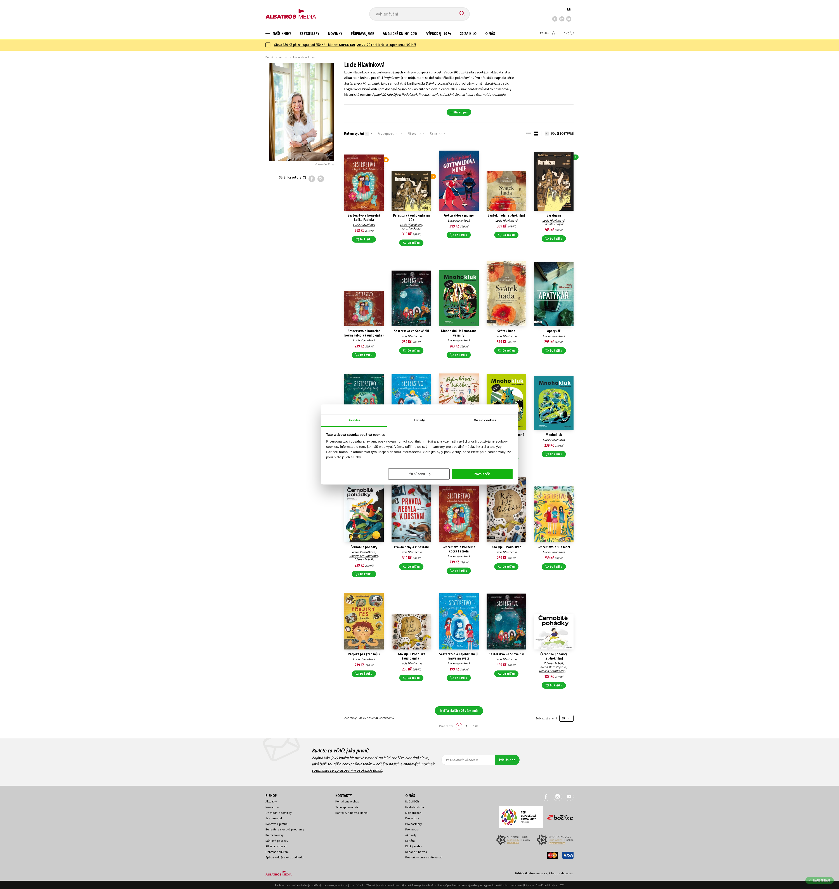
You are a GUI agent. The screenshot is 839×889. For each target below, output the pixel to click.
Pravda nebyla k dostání (411, 547)
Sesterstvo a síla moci (553, 547)
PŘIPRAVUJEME (362, 33)
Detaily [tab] (419, 420)
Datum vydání (354, 133)
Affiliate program (276, 846)
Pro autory (412, 818)
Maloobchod (413, 813)
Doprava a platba (276, 824)
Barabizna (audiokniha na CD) (411, 217)
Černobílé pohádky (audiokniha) (553, 656)
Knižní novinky (274, 835)
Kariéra (410, 841)
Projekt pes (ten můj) (364, 654)
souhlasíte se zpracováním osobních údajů (347, 770)
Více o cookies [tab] (485, 420)
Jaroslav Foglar (411, 228)
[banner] (290, 10)
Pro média (412, 829)
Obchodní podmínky (278, 813)
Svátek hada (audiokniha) (506, 215)
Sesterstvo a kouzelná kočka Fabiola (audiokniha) (364, 333)
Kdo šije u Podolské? (506, 547)
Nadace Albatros (416, 852)
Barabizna (554, 215)
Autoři (283, 57)
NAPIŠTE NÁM (821, 880)
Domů (269, 57)
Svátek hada (506, 331)
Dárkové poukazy (276, 841)
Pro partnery (413, 824)
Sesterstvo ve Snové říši (411, 331)
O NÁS (490, 33)
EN (569, 9)
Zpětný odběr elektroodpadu (284, 857)
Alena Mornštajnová (553, 667)
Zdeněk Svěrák (363, 559)
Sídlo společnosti (346, 807)
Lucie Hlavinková (364, 225)
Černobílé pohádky (364, 547)
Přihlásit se (507, 759)
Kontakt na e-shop (347, 801)
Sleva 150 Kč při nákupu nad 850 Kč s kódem (314, 44)
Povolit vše (482, 474)
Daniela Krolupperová (363, 556)
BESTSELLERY (309, 33)
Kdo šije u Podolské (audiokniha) (411, 656)
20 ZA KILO (468, 33)
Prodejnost (386, 133)
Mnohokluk (554, 435)
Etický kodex (413, 846)
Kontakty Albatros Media (351, 813)
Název (411, 133)
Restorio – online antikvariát (423, 857)
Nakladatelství (414, 807)
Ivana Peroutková (363, 552)
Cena (433, 133)
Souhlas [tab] (354, 420)
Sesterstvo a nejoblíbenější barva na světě (458, 656)
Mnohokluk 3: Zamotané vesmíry (459, 333)
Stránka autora (290, 177)
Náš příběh (412, 801)
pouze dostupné (562, 133)
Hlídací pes (460, 112)
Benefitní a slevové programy (284, 829)
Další (476, 726)
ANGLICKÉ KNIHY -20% (400, 33)
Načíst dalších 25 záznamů (459, 710)
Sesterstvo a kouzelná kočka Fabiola (364, 217)
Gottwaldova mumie (459, 215)
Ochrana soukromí (277, 852)
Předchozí (446, 726)
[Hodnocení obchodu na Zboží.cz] (558, 815)
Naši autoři (272, 807)
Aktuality (271, 801)
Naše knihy (281, 33)
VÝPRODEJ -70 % (438, 33)
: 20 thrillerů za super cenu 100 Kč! (386, 44)
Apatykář (553, 331)
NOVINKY (335, 33)
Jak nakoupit (273, 818)
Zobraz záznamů (547, 718)
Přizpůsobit (416, 474)
